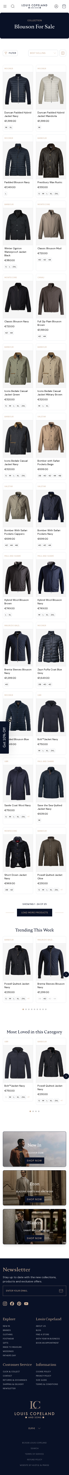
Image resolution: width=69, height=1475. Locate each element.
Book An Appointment (47, 1343)
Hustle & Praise (40, 1465)
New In (6, 1326)
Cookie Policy (43, 1371)
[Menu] (5, 6)
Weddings (8, 1351)
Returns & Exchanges (15, 1380)
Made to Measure (12, 1347)
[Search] (13, 6)
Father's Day (9, 1355)
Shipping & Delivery (13, 1384)
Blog (38, 1330)
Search (35, 1448)
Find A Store (42, 1334)
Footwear (8, 1338)
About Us (41, 1326)
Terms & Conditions (47, 1384)
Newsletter (9, 1388)
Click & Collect (11, 1371)
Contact (7, 1376)
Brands (7, 1330)
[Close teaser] (10, 720)
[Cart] (64, 6)
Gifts (5, 1343)
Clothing (8, 1334)
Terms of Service (34, 1454)
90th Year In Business (48, 1338)
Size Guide (41, 1380)
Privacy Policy (43, 1376)
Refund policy (34, 1459)
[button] (4, 737)
